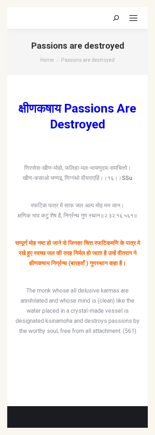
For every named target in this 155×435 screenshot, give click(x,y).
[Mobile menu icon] (133, 18)
